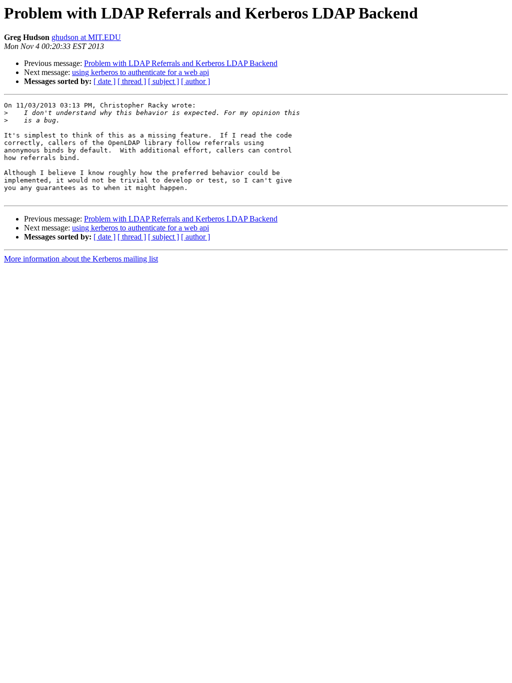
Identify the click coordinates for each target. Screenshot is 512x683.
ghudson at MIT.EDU (86, 37)
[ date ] (105, 81)
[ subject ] (163, 81)
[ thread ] (132, 81)
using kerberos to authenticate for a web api (140, 72)
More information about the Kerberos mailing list (81, 258)
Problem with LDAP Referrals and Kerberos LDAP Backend (181, 63)
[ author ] (195, 81)
